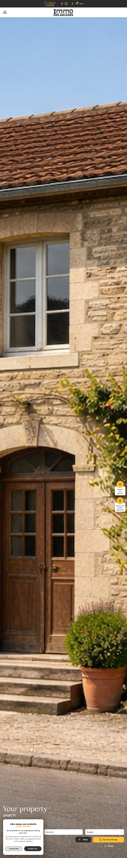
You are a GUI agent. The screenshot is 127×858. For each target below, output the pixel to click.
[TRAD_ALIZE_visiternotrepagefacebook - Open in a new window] (62, 3)
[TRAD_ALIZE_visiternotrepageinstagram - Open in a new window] (66, 3)
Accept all (32, 849)
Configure (13, 849)
